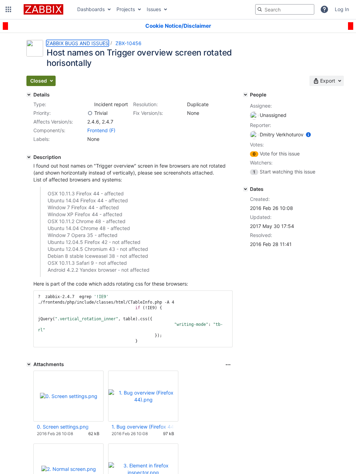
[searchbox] (285, 9)
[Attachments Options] (228, 365)
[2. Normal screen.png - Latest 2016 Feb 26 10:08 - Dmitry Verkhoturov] (68, 469)
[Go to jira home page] (43, 9)
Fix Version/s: (148, 113)
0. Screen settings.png (63, 427)
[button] (8, 9)
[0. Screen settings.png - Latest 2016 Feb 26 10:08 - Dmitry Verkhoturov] (68, 396)
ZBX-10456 (128, 43)
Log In (342, 9)
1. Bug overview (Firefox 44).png (143, 427)
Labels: (41, 139)
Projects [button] (125, 9)
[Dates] (245, 189)
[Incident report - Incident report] (90, 104)
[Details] (28, 94)
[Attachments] (28, 364)
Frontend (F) (101, 130)
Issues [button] (154, 9)
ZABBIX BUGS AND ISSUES (77, 43)
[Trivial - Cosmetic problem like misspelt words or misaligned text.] (90, 113)
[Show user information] (308, 134)
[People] (245, 94)
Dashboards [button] (91, 9)
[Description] (28, 157)
